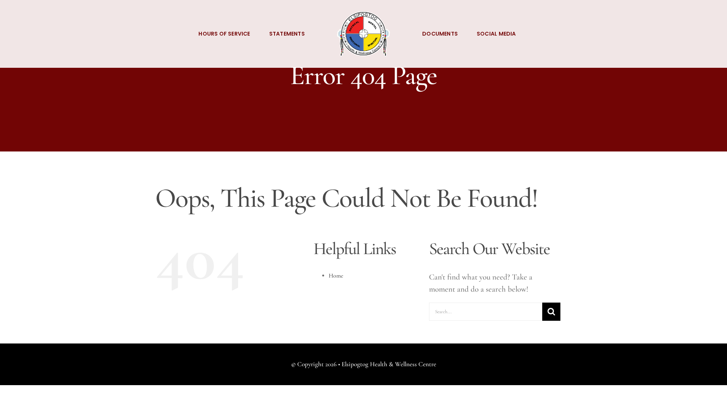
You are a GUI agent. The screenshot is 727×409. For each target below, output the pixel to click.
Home (336, 275)
